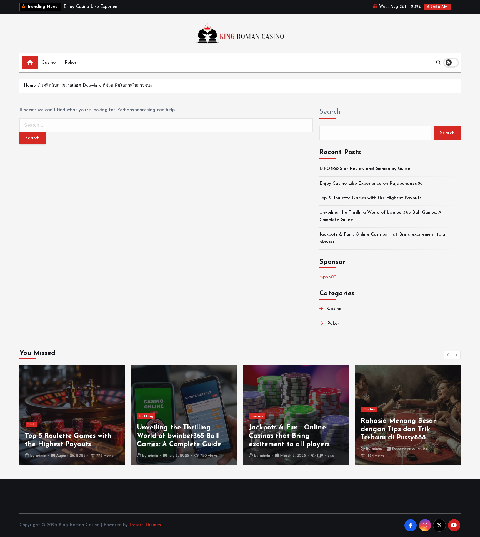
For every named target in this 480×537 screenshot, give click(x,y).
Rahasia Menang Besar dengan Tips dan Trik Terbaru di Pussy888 (398, 429)
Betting (146, 416)
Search (330, 112)
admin (41, 456)
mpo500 (327, 277)
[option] (72, 415)
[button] (448, 355)
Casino (49, 62)
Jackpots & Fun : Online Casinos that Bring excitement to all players (289, 436)
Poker (71, 62)
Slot (31, 424)
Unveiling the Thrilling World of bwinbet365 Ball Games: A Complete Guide (179, 436)
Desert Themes (145, 525)
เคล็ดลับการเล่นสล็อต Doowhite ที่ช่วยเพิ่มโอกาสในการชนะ (97, 86)
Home (30, 86)
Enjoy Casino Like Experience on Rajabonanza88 (370, 183)
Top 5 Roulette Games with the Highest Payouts (370, 198)
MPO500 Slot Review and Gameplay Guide (364, 169)
